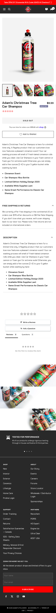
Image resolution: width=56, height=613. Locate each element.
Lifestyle (7, 488)
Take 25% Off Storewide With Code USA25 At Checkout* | (28, 2)
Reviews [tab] (9, 334)
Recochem (35, 514)
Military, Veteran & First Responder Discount (13, 547)
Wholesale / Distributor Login (41, 495)
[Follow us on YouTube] (24, 596)
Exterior (6, 478)
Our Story (35, 468)
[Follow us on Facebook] (6, 596)
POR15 (33, 519)
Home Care (8, 493)
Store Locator (37, 488)
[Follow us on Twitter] (12, 596)
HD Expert (35, 523)
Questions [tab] (26, 334)
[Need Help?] (46, 9)
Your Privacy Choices (12, 553)
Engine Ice (35, 528)
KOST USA (35, 538)
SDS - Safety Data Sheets (11, 538)
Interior (6, 473)
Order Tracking (9, 514)
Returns (6, 523)
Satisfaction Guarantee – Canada (13, 530)
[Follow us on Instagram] (18, 596)
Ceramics (7, 483)
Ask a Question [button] (29, 328)
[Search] (9, 9)
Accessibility (33, 608)
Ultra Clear (35, 533)
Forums (34, 483)
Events (34, 473)
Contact (7, 519)
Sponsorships (37, 501)
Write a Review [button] (29, 322)
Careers (34, 478)
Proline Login (8, 498)
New (5, 468)
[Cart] (51, 9)
